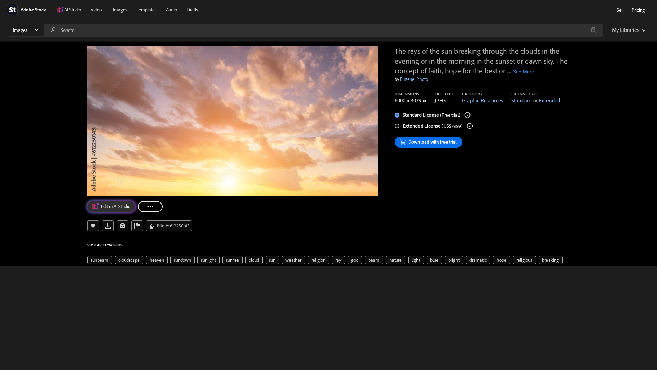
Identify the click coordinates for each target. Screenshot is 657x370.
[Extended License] (470, 126)
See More (523, 71)
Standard (521, 100)
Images (120, 10)
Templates (146, 10)
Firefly (192, 10)
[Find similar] (593, 30)
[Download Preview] (108, 225)
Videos (97, 10)
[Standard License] (467, 115)
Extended (549, 100)
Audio (171, 10)
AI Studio (72, 10)
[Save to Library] (93, 225)
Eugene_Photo (414, 79)
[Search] (53, 30)
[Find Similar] (122, 225)
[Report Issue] (137, 225)
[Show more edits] (150, 206)
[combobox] (323, 30)
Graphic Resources (482, 100)
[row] (99, 260)
